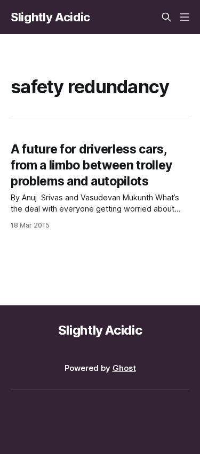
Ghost (124, 368)
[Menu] (184, 17)
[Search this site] (166, 17)
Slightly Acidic (50, 17)
